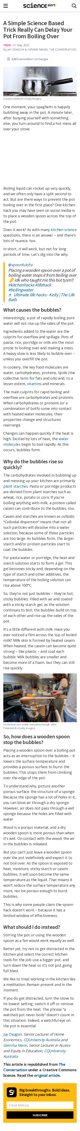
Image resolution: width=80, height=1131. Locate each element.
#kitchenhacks (21, 285)
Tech (6, 45)
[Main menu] (6, 5)
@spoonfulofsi (20, 264)
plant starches (15, 486)
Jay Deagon (12, 1034)
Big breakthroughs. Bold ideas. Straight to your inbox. (44, 1092)
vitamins (34, 383)
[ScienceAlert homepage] (40, 5)
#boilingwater (20, 290)
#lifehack (43, 285)
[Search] (74, 5)
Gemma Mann (15, 1045)
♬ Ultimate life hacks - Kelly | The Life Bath (41, 297)
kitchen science (64, 229)
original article (47, 1075)
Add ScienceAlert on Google (30, 59)
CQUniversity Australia (41, 1039)
